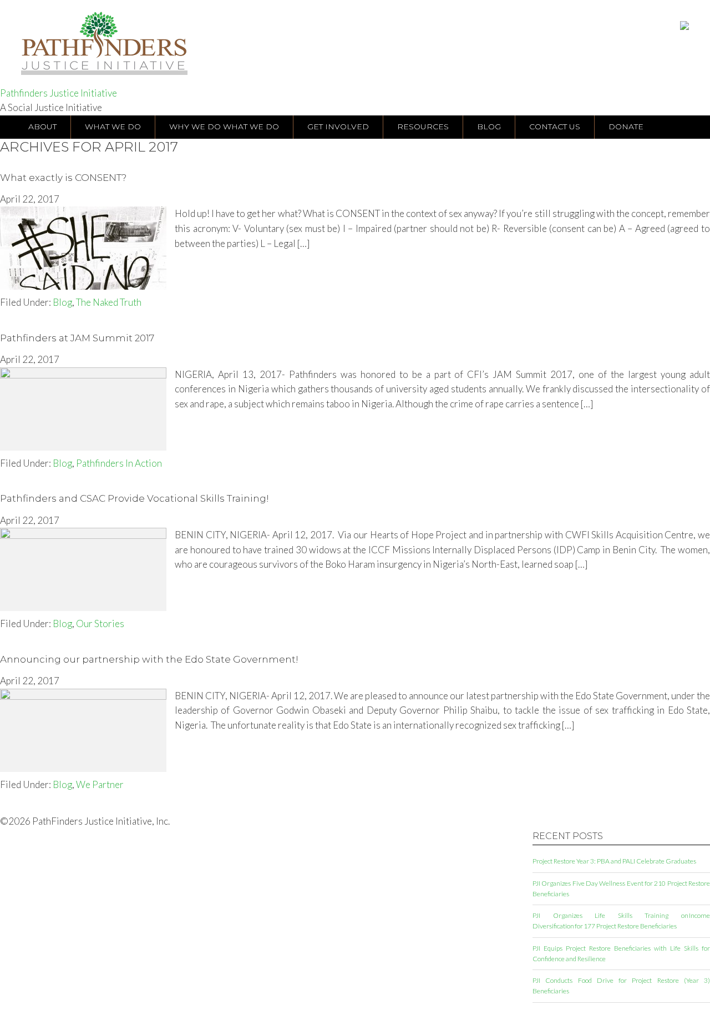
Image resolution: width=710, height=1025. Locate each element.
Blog (62, 302)
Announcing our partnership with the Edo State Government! (149, 659)
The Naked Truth (108, 302)
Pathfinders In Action (119, 463)
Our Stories (100, 623)
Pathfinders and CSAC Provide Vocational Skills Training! (134, 498)
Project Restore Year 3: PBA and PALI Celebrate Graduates (614, 861)
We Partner (100, 784)
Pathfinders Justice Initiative (58, 93)
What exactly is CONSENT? (63, 177)
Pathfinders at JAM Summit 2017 (77, 338)
